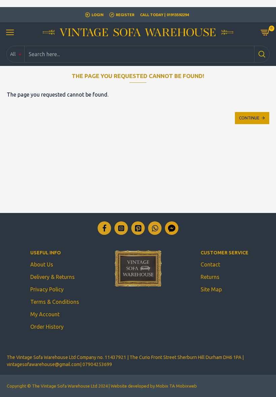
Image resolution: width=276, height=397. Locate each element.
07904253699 (97, 364)
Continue (249, 118)
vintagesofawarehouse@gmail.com (43, 364)
